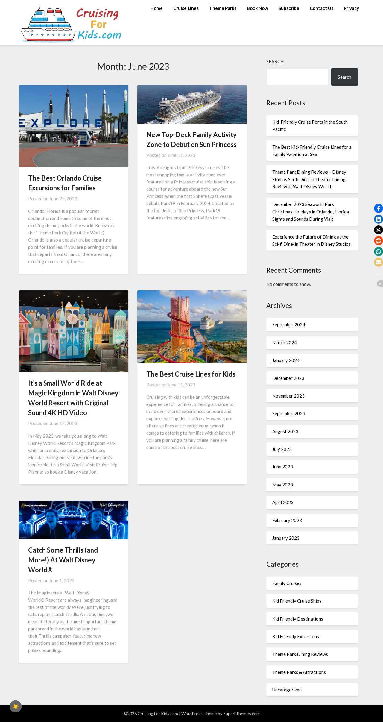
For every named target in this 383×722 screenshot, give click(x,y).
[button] (378, 208)
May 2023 (282, 484)
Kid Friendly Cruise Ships (296, 600)
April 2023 (283, 502)
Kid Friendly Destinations (297, 618)
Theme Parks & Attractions (299, 672)
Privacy (351, 8)
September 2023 (288, 413)
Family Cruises (286, 583)
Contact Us (321, 8)
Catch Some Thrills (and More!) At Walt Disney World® (63, 560)
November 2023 (288, 395)
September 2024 (288, 324)
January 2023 (286, 538)
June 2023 (282, 466)
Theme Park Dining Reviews (300, 654)
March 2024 (284, 342)
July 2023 (282, 449)
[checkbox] (16, 706)
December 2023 (288, 378)
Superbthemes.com (241, 713)
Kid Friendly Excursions (295, 636)
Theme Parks (222, 8)
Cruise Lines (186, 8)
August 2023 (285, 431)
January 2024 (286, 360)
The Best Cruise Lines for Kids (190, 374)
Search (275, 61)
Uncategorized (287, 689)
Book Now (257, 8)
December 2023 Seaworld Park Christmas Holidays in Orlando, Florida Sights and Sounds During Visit (310, 211)
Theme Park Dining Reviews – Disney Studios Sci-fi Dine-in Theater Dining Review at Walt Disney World (309, 179)
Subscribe (289, 8)
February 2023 (287, 520)
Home (157, 8)
